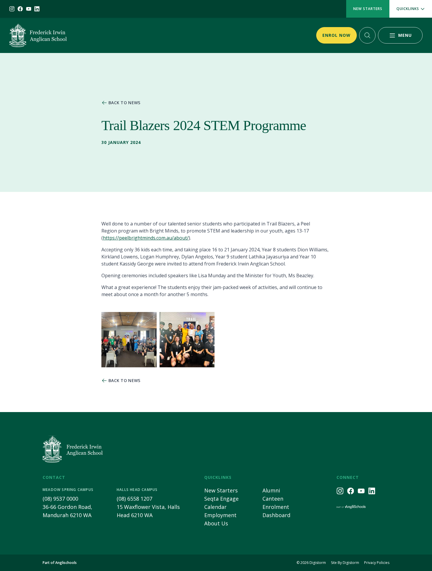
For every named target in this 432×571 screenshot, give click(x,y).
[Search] (367, 35)
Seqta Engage (221, 498)
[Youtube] (28, 8)
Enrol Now (336, 35)
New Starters (367, 8)
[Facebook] (20, 8)
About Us (216, 523)
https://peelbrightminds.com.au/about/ (146, 238)
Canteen (272, 498)
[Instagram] (11, 8)
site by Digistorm (345, 562)
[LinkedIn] (36, 8)
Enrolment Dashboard (276, 511)
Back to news (124, 102)
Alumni (271, 490)
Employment (220, 515)
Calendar (215, 506)
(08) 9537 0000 (60, 498)
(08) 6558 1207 (134, 498)
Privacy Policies (376, 562)
